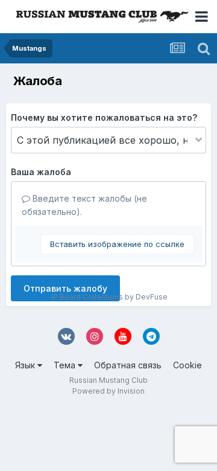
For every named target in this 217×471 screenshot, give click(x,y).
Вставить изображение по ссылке (117, 244)
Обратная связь (128, 365)
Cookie (187, 365)
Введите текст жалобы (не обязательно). (84, 205)
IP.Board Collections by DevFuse (109, 296)
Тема (66, 365)
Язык (26, 365)
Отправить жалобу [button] (65, 288)
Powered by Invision (108, 391)
